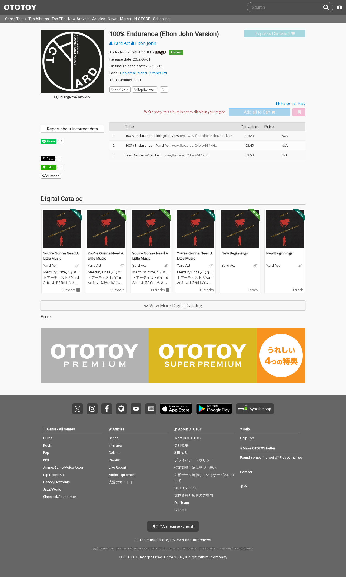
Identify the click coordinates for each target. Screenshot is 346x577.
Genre (51, 429)
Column (115, 453)
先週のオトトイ (121, 482)
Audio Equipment (122, 475)
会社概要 (181, 445)
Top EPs (58, 19)
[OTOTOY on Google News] (150, 408)
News (112, 19)
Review (114, 460)
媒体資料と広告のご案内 (193, 495)
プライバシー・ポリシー (193, 460)
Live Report (117, 467)
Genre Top (14, 19)
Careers (180, 510)
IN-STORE (142, 19)
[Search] (328, 7)
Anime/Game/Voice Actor (63, 467)
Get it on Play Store (214, 408)
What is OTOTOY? (188, 438)
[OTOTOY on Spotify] (121, 408)
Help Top (247, 438)
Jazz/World (52, 489)
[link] (275, 33)
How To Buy (292, 103)
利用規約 (181, 453)
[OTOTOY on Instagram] (92, 408)
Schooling (161, 19)
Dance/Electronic (56, 482)
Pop (46, 453)
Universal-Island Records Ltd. (144, 73)
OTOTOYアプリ (186, 488)
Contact (246, 472)
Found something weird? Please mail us (271, 457)
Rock (47, 445)
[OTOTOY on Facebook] (106, 408)
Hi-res (176, 52)
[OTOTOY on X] (77, 408)
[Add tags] (164, 89)
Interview (115, 445)
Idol (46, 460)
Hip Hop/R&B (53, 475)
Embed (54, 175)
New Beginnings (235, 253)
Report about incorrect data (72, 129)
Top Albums (38, 19)
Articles (98, 19)
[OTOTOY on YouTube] (136, 408)
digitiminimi (199, 557)
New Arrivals (78, 19)
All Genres (67, 429)
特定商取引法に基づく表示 (195, 467)
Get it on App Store (176, 408)
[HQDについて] (160, 52)
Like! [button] (50, 167)
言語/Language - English (174, 526)
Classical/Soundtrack (59, 497)
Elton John (145, 43)
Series (113, 438)
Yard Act (121, 43)
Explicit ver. (146, 89)
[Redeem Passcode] (338, 7)
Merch (125, 19)
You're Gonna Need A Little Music (61, 256)
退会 (243, 487)
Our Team (181, 503)
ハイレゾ (122, 89)
